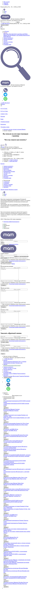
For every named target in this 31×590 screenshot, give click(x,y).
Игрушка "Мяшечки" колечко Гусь (11, 496)
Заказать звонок (4, 25)
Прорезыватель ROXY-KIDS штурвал (12, 501)
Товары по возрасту (8, 38)
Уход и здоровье (7, 170)
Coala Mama (19, 34)
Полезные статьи (7, 373)
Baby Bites (9, 34)
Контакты (5, 43)
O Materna (5, 4)
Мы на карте (6, 1)
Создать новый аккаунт (6, 262)
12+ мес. (14, 368)
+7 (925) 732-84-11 (13, 159)
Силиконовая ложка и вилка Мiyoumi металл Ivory (15, 490)
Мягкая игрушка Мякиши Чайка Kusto (12, 484)
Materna (5, 35)
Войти (2, 242)
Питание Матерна (7, 39)
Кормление (6, 168)
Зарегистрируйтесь (13, 244)
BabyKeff (14, 34)
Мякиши (8, 36)
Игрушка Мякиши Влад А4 (10, 538)
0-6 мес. (5, 368)
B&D (4, 34)
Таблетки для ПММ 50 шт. (10, 516)
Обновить (16, 281)
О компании (6, 181)
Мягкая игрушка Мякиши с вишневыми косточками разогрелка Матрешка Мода (16, 563)
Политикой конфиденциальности (17, 260)
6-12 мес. (10, 368)
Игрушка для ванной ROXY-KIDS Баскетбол (14, 578)
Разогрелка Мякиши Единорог (11, 410)
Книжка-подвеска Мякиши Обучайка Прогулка (15, 583)
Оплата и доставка (8, 41)
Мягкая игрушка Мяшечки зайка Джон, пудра (14, 478)
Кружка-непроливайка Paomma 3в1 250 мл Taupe (15, 424)
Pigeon (24, 35)
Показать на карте (13, 189)
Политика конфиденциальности (11, 221)
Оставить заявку (4, 342)
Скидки (5, 40)
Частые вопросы (21, 373)
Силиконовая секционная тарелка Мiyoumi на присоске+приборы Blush (14, 449)
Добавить (6, 407)
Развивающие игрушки (9, 171)
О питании (6, 183)
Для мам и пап (7, 172)
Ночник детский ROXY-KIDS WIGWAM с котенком (16, 456)
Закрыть (3, 353)
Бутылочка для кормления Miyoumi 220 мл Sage (15, 436)
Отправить (3, 285)
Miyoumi (9, 35)
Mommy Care (15, 35)
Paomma (21, 35)
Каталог (7, 31)
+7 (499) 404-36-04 (5, 23)
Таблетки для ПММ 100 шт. (10, 430)
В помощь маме (7, 44)
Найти (18, 22)
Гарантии (5, 3)
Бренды (5, 32)
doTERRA (25, 34)
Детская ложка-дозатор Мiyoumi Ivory (12, 442)
